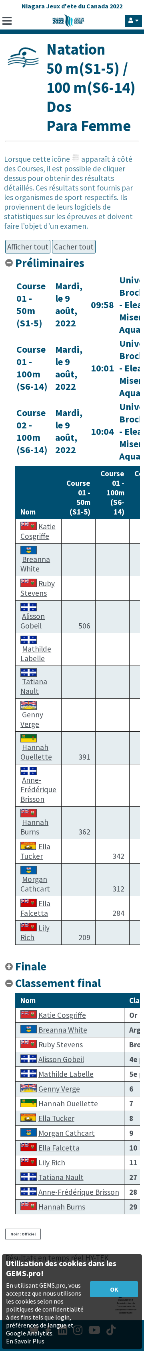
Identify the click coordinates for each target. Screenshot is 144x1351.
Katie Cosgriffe (37, 531)
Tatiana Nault (33, 686)
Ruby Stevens (37, 588)
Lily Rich (51, 1162)
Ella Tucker (35, 851)
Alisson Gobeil (32, 620)
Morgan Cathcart (35, 883)
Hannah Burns (34, 827)
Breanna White (35, 563)
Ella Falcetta (35, 908)
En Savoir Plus (25, 1341)
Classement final (58, 983)
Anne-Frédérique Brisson (38, 789)
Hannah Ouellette (36, 752)
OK (114, 1289)
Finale (30, 966)
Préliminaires (49, 263)
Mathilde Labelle (35, 653)
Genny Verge (31, 719)
